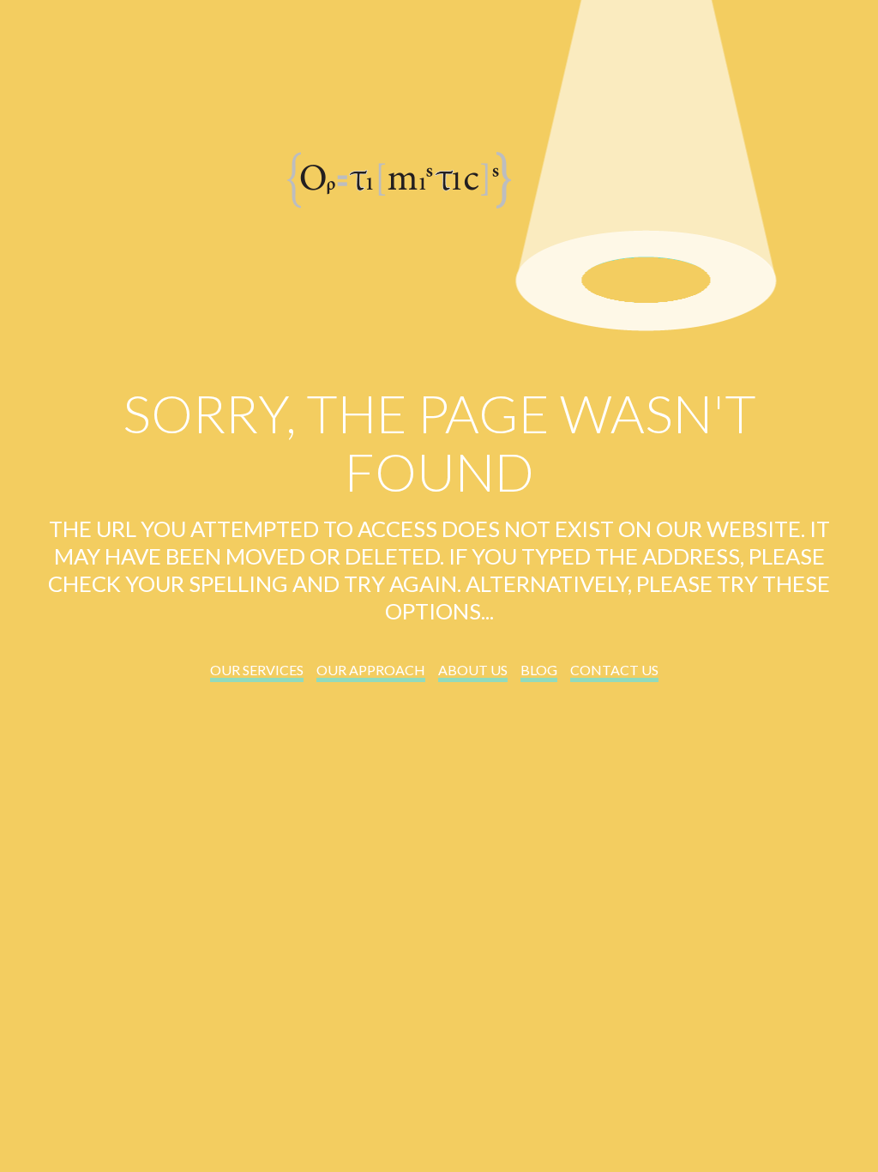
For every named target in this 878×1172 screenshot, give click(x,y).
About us (473, 670)
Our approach (370, 670)
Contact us (614, 670)
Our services (257, 670)
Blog (538, 670)
